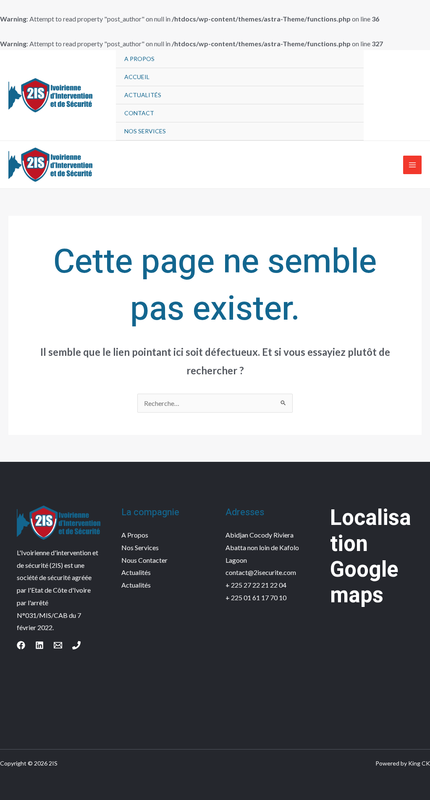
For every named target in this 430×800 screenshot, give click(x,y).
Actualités (142, 94)
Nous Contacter (144, 560)
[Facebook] (21, 645)
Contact (139, 113)
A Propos (139, 58)
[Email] (58, 645)
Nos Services (145, 131)
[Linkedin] (39, 645)
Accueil (136, 76)
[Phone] (76, 645)
